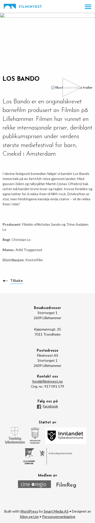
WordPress (29, 511)
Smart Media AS (56, 511)
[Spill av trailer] (71, 88)
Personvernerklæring (58, 516)
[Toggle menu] (88, 7)
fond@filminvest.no (47, 381)
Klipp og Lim (29, 516)
